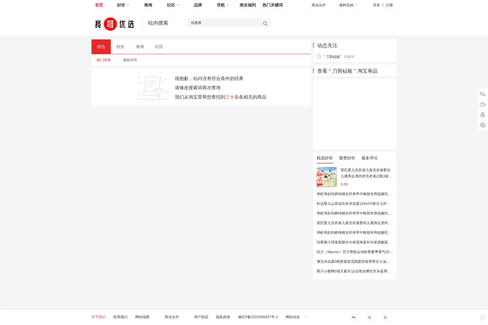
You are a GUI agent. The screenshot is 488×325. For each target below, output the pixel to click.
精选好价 (325, 158)
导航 (221, 5)
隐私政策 (223, 317)
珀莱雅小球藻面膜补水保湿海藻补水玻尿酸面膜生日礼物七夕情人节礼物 (374, 242)
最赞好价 (347, 158)
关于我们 (99, 317)
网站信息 (293, 317)
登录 (376, 5)
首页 (99, 5)
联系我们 (120, 317)
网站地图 (142, 317)
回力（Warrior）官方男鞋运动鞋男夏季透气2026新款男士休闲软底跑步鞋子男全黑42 (384, 252)
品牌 (198, 5)
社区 (171, 5)
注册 (389, 5)
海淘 (148, 5)
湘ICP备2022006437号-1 (258, 317)
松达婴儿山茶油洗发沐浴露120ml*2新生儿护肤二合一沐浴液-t (365, 204)
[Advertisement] (355, 114)
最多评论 (369, 158)
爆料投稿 (346, 5)
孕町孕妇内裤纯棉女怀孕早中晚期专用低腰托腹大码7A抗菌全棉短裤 (370, 194)
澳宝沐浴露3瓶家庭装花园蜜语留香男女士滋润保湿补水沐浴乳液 (367, 261)
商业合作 (319, 5)
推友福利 (248, 5)
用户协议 (201, 317)
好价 (121, 5)
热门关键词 (273, 5)
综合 (101, 46)
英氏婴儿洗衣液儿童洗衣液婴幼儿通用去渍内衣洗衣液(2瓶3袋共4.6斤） (366, 173)
